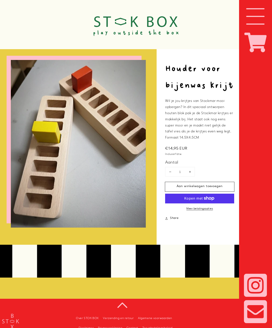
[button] (255, 16)
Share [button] (174, 218)
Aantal (171, 162)
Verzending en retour (118, 318)
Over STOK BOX (87, 318)
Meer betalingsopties (199, 208)
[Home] (136, 10)
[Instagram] (255, 287)
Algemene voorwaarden (155, 318)
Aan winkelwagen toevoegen (200, 186)
